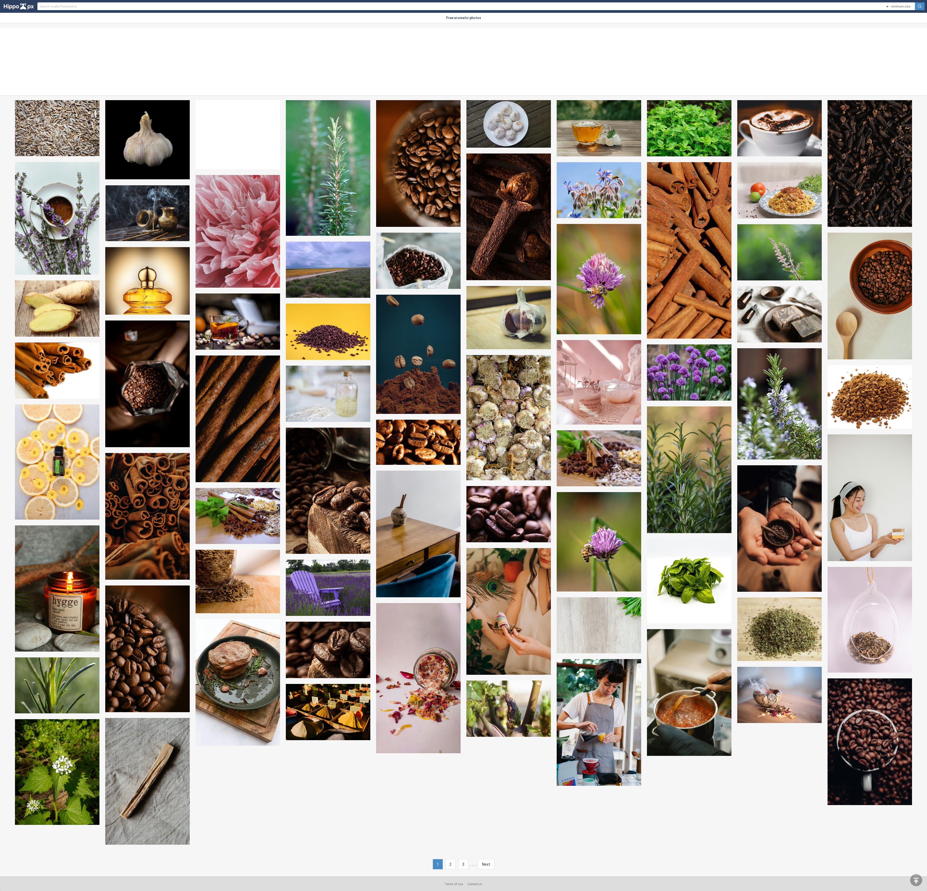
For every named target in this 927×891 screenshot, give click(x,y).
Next (486, 864)
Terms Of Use (454, 884)
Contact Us (475, 884)
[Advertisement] (463, 61)
